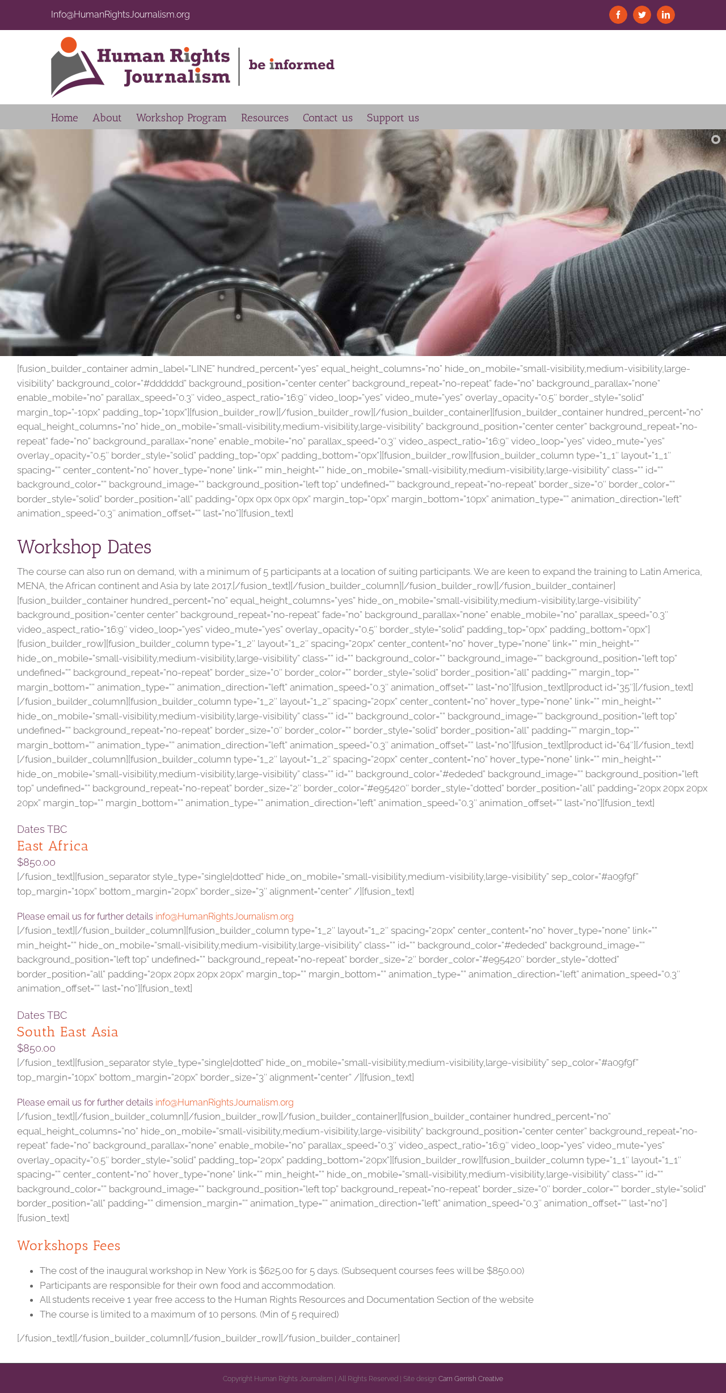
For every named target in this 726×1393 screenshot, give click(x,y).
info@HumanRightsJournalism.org (224, 916)
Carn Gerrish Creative (470, 1379)
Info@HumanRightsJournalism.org (120, 14)
